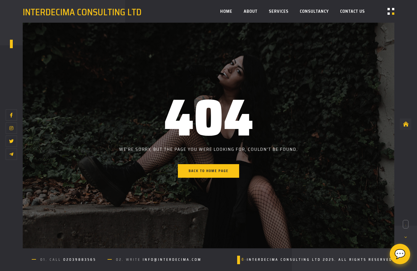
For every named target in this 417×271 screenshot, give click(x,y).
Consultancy (314, 11)
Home (226, 11)
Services (278, 11)
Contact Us (352, 11)
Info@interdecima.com (172, 259)
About (251, 11)
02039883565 (79, 259)
